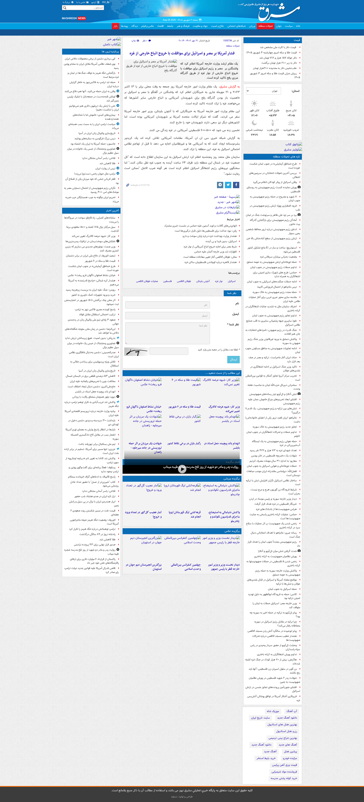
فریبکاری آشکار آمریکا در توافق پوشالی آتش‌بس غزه (273, 698)
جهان (279, 26)
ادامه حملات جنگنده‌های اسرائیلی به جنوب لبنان (272, 282)
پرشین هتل (290, 751)
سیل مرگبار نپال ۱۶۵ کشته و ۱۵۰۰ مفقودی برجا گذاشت (92, 229)
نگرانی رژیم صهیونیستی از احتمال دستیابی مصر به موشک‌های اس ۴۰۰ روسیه (91, 190)
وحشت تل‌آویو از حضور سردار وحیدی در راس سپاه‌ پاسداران (275, 647)
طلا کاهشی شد (107, 163)
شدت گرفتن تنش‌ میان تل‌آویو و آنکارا (277, 551)
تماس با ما (81, 2)
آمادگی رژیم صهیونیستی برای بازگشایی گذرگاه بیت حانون (275, 222)
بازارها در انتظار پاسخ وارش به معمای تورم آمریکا (90, 430)
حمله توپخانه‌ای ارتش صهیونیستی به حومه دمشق (272, 262)
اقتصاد (160, 26)
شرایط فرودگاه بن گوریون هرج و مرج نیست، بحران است (275, 492)
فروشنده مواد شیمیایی (284, 772)
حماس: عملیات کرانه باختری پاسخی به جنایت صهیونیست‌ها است (275, 516)
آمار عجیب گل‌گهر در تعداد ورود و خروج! (143, 514)
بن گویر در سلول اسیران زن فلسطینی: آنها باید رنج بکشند (274, 671)
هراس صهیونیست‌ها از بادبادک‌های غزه (276, 509)
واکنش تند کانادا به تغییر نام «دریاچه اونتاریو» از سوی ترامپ (92, 460)
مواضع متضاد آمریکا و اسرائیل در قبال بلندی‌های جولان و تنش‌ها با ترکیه (273, 582)
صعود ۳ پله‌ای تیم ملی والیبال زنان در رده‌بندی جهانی (93, 322)
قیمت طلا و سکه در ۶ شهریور (184, 406)
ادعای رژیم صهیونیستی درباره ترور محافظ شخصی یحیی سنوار (273, 231)
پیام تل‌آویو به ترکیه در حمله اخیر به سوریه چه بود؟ (275, 615)
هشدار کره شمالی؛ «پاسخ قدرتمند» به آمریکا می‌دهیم (93, 283)
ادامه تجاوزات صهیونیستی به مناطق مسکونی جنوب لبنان (272, 350)
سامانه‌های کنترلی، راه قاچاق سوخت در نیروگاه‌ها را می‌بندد (91, 220)
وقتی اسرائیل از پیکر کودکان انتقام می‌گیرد (275, 182)
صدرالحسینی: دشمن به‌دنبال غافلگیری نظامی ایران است (94, 354)
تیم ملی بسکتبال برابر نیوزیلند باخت (96, 444)
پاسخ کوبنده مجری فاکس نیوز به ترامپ (95, 309)
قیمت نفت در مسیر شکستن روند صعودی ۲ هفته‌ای (94, 513)
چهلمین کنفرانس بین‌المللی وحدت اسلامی (186, 567)
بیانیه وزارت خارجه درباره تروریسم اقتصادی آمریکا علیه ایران (92, 413)
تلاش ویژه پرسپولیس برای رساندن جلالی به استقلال (94, 364)
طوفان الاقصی (184, 281)
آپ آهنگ (291, 711)
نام (237, 303)
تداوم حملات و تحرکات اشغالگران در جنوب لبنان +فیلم (273, 434)
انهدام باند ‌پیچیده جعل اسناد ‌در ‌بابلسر (222, 445)
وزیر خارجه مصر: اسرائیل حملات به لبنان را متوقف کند (276, 605)
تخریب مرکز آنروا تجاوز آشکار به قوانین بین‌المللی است (272, 378)
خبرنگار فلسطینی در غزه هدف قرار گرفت (275, 504)
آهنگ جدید (270, 751)
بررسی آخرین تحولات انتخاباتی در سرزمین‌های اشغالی (274, 175)
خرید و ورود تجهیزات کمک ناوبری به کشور (93, 295)
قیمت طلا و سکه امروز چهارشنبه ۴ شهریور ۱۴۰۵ (271, 53)
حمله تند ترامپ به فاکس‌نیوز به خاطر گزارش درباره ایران (94, 84)
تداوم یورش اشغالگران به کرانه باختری (277, 654)
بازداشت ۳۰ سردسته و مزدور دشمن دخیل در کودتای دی (93, 422)
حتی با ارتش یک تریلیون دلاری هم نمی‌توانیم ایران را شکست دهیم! (94, 108)
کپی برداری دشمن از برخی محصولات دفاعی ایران (90, 59)
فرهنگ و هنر (183, 26)
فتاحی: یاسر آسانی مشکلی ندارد (98, 158)
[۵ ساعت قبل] (182, 469)
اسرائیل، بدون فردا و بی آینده (221, 241)
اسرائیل (232, 281)
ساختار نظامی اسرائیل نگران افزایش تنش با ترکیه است (273, 483)
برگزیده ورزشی (231, 478)
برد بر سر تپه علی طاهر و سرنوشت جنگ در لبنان (271, 215)
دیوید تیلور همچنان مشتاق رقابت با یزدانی (93, 397)
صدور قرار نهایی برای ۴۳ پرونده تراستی (94, 545)
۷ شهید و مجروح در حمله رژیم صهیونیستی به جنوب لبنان (275, 199)
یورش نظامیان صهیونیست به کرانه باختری (275, 556)
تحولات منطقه (265, 26)
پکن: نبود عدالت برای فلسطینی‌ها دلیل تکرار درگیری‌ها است (206, 231)
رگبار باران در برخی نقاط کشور (184, 443)
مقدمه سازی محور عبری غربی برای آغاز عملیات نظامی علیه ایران (274, 299)
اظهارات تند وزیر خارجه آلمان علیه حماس (215, 252)
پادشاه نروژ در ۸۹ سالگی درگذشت (97, 534)
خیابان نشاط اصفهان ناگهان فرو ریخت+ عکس (144, 409)
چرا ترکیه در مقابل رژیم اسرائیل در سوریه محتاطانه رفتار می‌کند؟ (277, 624)
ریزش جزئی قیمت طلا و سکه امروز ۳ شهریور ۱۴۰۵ (275, 75)
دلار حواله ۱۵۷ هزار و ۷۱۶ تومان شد (278, 58)
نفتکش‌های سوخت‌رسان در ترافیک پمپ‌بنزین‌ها (90, 241)
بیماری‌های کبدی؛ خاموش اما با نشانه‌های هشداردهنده (96, 117)
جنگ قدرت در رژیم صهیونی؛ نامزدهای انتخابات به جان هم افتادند (272, 332)
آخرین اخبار (112, 210)
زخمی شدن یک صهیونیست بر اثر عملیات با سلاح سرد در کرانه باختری (273, 526)
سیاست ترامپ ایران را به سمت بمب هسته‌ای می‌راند (93, 126)
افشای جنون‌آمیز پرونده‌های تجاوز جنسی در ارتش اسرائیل (272, 689)
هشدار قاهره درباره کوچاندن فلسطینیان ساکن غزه (211, 262)
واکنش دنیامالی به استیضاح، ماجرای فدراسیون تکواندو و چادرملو (224, 517)
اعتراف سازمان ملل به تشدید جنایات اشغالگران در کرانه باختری (272, 308)
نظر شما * (233, 324)
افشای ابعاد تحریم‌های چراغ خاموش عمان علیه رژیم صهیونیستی (274, 401)
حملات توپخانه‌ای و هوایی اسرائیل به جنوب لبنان (272, 466)
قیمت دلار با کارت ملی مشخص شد (278, 47)
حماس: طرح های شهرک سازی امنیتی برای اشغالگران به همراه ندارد (276, 275)
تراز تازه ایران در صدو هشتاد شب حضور (94, 496)
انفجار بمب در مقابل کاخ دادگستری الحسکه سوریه (95, 437)
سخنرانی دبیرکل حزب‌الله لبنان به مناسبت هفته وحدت (274, 387)
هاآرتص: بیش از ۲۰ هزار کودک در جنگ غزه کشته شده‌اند (272, 662)
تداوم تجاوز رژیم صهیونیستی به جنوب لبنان (274, 316)
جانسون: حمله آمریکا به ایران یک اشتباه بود (93, 144)
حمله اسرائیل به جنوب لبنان (282, 589)
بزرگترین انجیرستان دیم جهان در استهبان (144, 567)
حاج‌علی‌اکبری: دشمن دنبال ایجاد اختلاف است (91, 387)
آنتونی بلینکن (203, 281)
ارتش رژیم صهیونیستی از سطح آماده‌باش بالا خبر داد (273, 240)
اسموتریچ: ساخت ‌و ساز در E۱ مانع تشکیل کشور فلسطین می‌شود (274, 250)
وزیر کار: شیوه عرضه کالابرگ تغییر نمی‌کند (224, 409)
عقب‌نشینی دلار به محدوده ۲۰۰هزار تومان (275, 68)
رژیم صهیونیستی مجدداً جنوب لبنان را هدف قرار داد (274, 544)
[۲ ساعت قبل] (221, 427)
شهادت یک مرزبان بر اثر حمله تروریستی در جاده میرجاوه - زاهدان (145, 448)
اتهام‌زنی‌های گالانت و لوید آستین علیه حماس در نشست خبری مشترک (200, 226)
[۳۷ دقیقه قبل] (143, 390)
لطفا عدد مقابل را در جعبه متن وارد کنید (219, 350)
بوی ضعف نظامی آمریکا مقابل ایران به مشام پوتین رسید (91, 66)
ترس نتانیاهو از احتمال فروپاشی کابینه (277, 287)
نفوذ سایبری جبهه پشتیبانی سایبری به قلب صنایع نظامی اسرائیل (273, 323)
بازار (116, 26)
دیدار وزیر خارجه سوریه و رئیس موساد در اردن (273, 499)
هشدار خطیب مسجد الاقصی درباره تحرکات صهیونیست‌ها (276, 638)
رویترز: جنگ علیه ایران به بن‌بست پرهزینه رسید (90, 290)
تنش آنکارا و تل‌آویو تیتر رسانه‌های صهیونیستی (273, 394)
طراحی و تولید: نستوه (182, 797)
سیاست (289, 26)
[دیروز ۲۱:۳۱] (221, 496)
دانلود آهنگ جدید (287, 718)
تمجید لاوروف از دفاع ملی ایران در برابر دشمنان (90, 256)
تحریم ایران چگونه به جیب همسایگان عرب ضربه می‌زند (92, 199)
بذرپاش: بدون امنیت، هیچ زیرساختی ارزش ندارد (90, 338)
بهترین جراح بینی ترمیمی (283, 738)
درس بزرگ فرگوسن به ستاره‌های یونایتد (94, 139)
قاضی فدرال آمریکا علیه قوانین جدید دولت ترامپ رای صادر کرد (91, 570)
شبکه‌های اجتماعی (236, 26)
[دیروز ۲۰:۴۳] (182, 496)
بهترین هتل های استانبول (282, 724)
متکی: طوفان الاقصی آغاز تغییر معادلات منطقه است (210, 257)
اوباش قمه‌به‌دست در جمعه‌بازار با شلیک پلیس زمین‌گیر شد (93, 99)
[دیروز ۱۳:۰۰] (182, 548)
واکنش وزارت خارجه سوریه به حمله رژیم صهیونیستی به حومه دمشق (277, 573)
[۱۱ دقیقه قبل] (221, 390)
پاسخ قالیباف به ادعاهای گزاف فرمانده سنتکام (91, 477)
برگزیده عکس (232, 531)
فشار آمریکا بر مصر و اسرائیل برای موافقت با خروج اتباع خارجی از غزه (182, 53)
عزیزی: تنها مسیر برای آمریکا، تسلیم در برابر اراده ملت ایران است (91, 451)
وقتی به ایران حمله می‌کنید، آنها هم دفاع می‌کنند (89, 91)
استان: (295, 91)
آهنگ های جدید (288, 745)
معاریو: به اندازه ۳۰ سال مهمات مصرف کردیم (273, 461)
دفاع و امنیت (217, 26)
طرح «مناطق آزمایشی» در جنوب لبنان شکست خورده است (274, 166)
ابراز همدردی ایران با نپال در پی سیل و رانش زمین (94, 504)
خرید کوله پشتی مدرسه (284, 778)
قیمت (297, 40)
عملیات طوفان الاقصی (147, 281)
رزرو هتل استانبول (286, 731)
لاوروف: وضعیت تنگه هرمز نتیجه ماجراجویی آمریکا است (94, 522)
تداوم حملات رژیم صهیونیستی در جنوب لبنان (273, 267)
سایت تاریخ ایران (260, 718)
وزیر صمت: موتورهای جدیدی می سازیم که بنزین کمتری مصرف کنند (92, 249)
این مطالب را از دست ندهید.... (222, 373)
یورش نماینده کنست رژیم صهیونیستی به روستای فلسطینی (273, 189)
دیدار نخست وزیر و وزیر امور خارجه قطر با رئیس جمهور (224, 567)
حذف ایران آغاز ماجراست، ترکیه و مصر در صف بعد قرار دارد (274, 359)
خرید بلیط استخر (266, 758)
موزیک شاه (273, 711)
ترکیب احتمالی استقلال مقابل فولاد (97, 314)
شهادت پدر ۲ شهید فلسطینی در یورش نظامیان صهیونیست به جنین (274, 680)
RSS (104, 2)
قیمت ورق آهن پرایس (284, 765)
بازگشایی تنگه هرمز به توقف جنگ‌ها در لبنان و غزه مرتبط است (93, 75)
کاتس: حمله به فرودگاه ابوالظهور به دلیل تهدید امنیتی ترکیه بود (274, 596)
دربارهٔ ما (67, 2)
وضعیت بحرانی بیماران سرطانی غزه (278, 257)
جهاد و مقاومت (200, 26)
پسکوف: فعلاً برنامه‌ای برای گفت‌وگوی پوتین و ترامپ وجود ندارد (94, 469)
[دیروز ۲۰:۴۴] (143, 427)
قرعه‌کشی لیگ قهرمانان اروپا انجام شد (185, 514)
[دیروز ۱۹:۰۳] (221, 548)
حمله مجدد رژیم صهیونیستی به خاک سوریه (275, 292)
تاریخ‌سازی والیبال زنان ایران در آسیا (97, 133)
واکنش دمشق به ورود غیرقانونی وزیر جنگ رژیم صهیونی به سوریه (274, 341)
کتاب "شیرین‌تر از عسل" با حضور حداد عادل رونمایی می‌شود (94, 484)
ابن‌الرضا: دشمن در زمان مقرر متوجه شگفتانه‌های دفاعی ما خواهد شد (92, 331)
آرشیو (94, 2)
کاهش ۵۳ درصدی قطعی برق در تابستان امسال (90, 376)
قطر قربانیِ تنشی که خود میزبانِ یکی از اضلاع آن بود (92, 181)
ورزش (252, 26)
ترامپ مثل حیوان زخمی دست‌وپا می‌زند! (94, 174)
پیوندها (124, 26)
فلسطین (167, 281)
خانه (298, 26)
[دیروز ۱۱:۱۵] (143, 496)
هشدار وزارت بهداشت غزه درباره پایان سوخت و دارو (210, 236)
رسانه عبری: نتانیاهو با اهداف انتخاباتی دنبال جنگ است (275, 535)
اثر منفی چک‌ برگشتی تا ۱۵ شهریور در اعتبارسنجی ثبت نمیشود (91, 302)
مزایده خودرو (290, 758)
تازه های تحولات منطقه (286, 156)
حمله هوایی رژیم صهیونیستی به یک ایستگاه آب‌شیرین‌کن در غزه (276, 443)
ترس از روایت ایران (105, 168)
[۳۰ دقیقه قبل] (182, 390)
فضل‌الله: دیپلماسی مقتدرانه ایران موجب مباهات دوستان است (273, 473)
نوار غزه (219, 281)
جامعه (170, 26)
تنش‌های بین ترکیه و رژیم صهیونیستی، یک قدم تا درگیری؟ (272, 410)
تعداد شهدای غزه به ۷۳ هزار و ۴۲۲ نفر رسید (273, 450)
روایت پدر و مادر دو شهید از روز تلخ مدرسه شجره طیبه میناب (200, 467)
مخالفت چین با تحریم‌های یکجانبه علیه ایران (92, 381)
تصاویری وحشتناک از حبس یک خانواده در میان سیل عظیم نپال (93, 151)
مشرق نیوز (270, 10)
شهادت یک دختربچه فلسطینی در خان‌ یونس (274, 456)
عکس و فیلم (147, 26)
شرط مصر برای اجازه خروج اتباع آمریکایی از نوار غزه (210, 247)
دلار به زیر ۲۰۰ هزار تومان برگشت (279, 63)
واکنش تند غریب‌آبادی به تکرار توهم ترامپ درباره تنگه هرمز (91, 404)
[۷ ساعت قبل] (182, 427)
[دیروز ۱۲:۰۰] (143, 548)
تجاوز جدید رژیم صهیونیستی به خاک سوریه (275, 427)
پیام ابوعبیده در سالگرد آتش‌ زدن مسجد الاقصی (272, 631)
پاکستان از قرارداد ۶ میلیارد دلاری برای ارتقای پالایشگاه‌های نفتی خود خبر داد (94, 561)
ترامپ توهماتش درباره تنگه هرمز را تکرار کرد (92, 529)
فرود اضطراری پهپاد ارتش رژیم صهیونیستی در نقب (275, 208)
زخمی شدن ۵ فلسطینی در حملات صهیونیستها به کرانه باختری (273, 563)
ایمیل (235, 314)
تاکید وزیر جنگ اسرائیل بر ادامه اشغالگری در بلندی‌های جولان (275, 369)
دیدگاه (134, 26)
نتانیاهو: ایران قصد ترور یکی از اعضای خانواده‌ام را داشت (272, 420)
